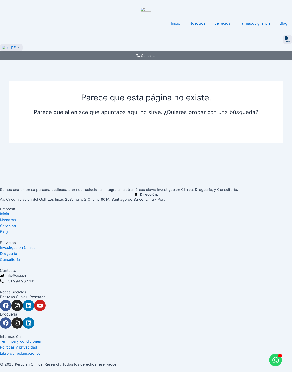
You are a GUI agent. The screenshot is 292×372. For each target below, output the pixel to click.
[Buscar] (287, 39)
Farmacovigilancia (255, 23)
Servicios (222, 23)
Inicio (175, 23)
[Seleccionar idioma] (11, 47)
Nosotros (197, 23)
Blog (283, 23)
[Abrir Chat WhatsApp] (275, 360)
